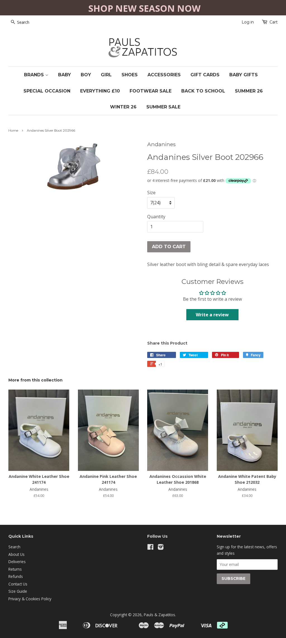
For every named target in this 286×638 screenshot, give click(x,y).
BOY (86, 74)
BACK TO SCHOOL (203, 91)
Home (13, 130)
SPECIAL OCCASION (46, 91)
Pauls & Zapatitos (159, 614)
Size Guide (17, 591)
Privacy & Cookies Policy (29, 598)
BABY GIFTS (243, 74)
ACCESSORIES (164, 74)
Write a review (212, 315)
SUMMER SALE (163, 107)
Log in (248, 22)
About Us (16, 554)
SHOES (129, 74)
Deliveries (17, 561)
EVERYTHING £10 (100, 91)
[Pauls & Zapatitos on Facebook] (150, 548)
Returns (15, 569)
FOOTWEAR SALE (150, 91)
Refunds (15, 576)
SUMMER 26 (249, 91)
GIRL (106, 74)
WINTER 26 (123, 107)
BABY (64, 74)
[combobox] (30, 22)
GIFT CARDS (205, 74)
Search (14, 546)
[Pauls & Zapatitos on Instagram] (161, 548)
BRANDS (34, 74)
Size (151, 192)
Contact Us (17, 584)
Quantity (156, 217)
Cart (274, 22)
